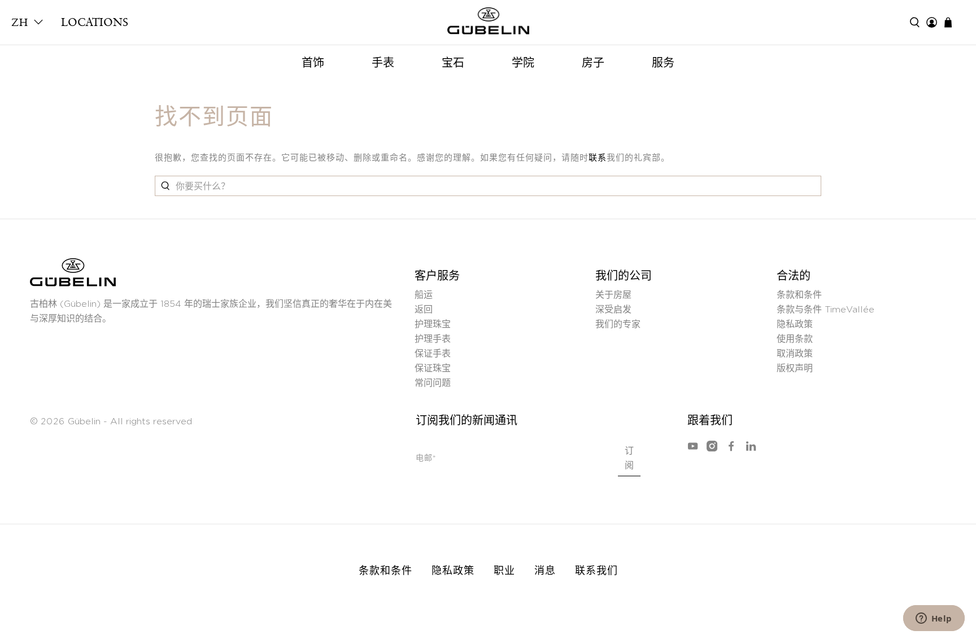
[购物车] (954, 22)
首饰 (313, 62)
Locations (94, 22)
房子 (593, 62)
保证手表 (433, 353)
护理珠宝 (433, 324)
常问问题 (433, 383)
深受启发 (613, 309)
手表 (383, 62)
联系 (598, 158)
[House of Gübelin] (488, 23)
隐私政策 (795, 324)
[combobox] (488, 186)
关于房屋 (613, 294)
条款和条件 (799, 294)
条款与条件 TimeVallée (825, 309)
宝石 (453, 62)
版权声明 (795, 368)
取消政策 (795, 353)
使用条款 (795, 339)
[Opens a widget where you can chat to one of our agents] (934, 619)
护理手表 (433, 339)
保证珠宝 (433, 368)
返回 (424, 309)
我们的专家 (617, 324)
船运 (424, 294)
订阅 (629, 458)
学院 (523, 62)
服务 (663, 62)
